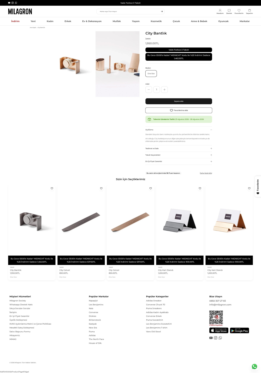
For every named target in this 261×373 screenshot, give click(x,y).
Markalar (245, 21)
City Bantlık (41, 27)
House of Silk (95, 343)
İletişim (13, 312)
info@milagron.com (220, 304)
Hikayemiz (15, 335)
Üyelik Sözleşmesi (18, 320)
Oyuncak (223, 21)
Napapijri (93, 300)
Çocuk (176, 21)
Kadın (50, 21)
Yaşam (136, 21)
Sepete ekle (178, 101)
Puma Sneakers (153, 308)
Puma (92, 331)
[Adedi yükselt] (164, 89)
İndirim (15, 21)
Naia (91, 308)
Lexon (147, 38)
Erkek (68, 21)
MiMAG (13, 339)
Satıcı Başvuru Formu (20, 331)
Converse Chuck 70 (155, 304)
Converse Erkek (154, 316)
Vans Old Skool (153, 331)
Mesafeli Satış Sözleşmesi (22, 327)
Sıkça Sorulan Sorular (20, 308)
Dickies (92, 316)
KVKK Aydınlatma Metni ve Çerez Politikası (30, 324)
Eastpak (93, 324)
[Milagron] (20, 11)
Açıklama (149, 130)
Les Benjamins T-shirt (156, 327)
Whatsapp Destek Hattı (21, 304)
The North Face (96, 339)
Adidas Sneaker (153, 300)
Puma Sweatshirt (154, 320)
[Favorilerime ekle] (52, 188)
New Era (93, 327)
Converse (93, 312)
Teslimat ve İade (152, 148)
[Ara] (162, 11)
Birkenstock (95, 320)
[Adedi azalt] (148, 89)
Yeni (33, 21)
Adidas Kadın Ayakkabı (157, 312)
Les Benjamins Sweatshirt (159, 324)
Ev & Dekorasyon (92, 21)
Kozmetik (156, 21)
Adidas (92, 335)
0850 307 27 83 (217, 301)
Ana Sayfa (33, 27)
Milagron (18, 362)
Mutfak (117, 21)
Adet (147, 84)
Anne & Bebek (199, 21)
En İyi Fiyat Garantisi (153, 161)
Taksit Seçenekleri (152, 155)
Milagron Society (18, 300)
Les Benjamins (96, 304)
